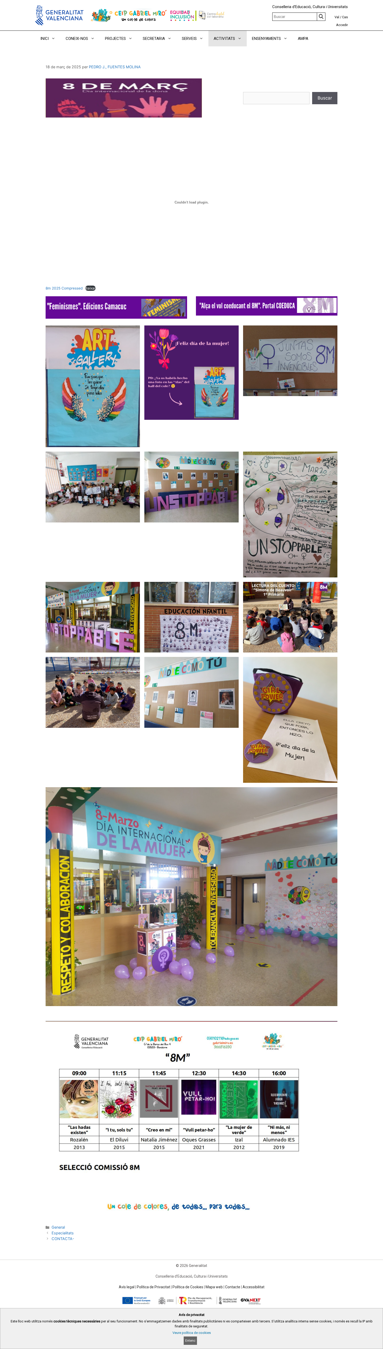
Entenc (190, 1340)
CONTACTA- (63, 1238)
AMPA (303, 38)
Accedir (342, 25)
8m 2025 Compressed (64, 288)
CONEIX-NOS (77, 38)
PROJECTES (115, 38)
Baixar (90, 288)
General (58, 1227)
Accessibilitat (253, 1287)
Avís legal (126, 1287)
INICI (44, 38)
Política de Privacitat (153, 1287)
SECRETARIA (154, 38)
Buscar (325, 98)
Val (337, 17)
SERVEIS (189, 38)
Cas (345, 17)
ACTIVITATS (224, 38)
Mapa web (214, 1287)
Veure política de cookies (191, 1333)
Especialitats (63, 1233)
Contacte (232, 1287)
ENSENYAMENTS (266, 38)
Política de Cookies (187, 1287)
